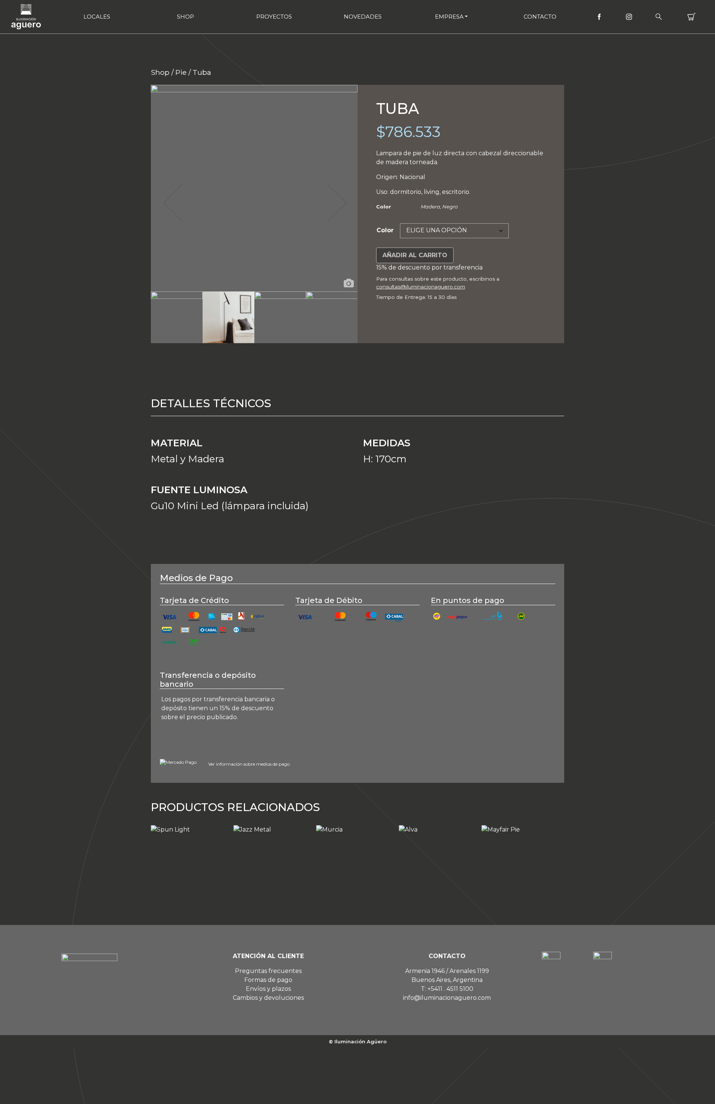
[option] (254, 188)
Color (385, 230)
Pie (181, 72)
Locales (96, 16)
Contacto (540, 16)
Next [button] (335, 203)
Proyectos (274, 16)
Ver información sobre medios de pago (249, 764)
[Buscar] (659, 17)
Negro (450, 207)
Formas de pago (268, 979)
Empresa (449, 16)
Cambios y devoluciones (268, 997)
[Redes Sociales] (599, 17)
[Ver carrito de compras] (691, 16)
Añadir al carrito (414, 255)
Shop (185, 16)
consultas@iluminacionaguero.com (420, 287)
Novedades (363, 16)
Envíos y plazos (268, 988)
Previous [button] (172, 203)
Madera (430, 207)
